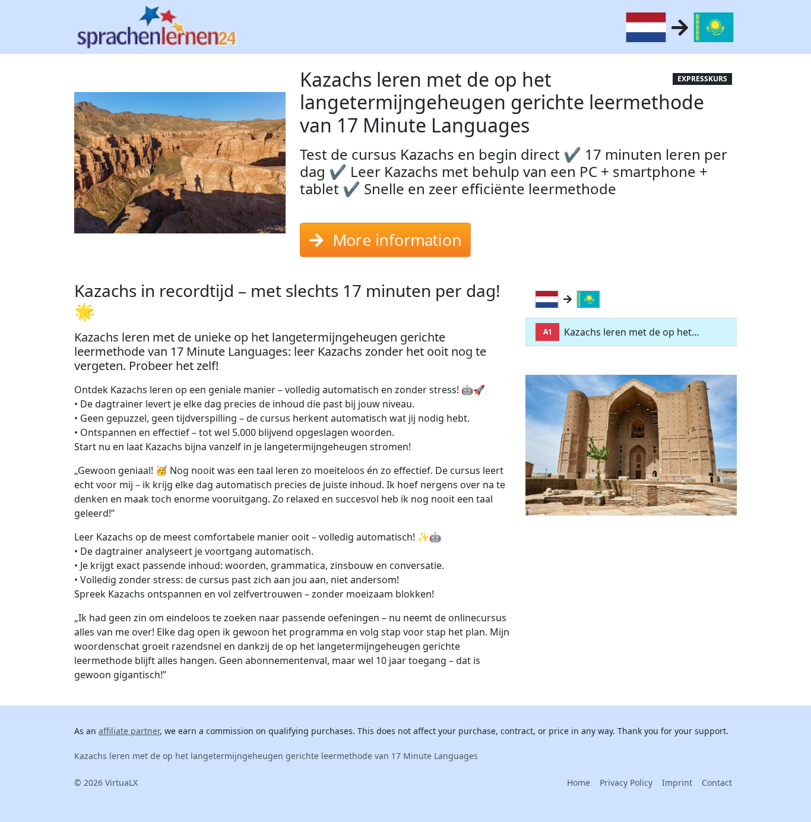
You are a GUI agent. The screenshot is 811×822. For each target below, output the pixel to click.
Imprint (677, 782)
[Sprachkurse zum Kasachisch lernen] (590, 299)
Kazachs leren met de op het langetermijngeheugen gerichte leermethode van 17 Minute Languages (276, 755)
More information (396, 234)
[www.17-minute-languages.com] (157, 27)
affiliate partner (129, 730)
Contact (717, 782)
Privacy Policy (626, 782)
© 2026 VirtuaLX (106, 782)
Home (578, 782)
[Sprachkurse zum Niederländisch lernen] (549, 299)
